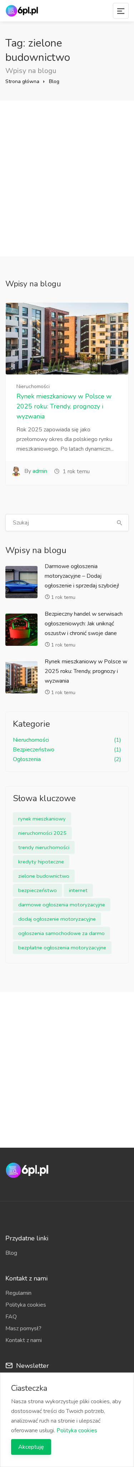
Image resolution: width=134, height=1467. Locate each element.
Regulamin (18, 1293)
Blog (54, 81)
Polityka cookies (25, 1305)
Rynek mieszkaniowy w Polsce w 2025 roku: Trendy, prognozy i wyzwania (63, 406)
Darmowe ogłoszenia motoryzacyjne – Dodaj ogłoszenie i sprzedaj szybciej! (82, 576)
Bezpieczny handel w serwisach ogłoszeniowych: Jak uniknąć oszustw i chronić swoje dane (84, 623)
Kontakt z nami (23, 1340)
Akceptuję (31, 1447)
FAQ (11, 1317)
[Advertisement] (67, 178)
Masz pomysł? (23, 1328)
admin (40, 471)
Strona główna (22, 81)
